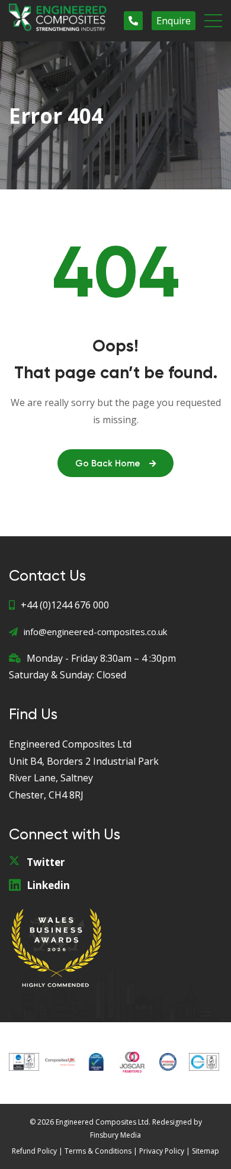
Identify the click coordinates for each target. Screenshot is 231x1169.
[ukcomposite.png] (60, 1061)
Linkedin (48, 885)
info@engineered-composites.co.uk (95, 631)
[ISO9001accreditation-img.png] (204, 1061)
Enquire (173, 20)
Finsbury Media (115, 1135)
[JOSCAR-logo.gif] (132, 1061)
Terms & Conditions (98, 1151)
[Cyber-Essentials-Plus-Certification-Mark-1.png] (96, 1061)
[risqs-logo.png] (168, 1061)
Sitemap (205, 1151)
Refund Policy (34, 1151)
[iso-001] (24, 1061)
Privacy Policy (161, 1151)
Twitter (46, 862)
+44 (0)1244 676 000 (65, 604)
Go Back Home (107, 463)
